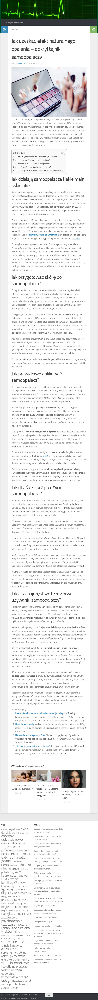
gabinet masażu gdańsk (13, 859)
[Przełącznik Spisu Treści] (61, 153)
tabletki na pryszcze (14, 966)
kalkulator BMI (13, 865)
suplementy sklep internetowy (15, 961)
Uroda (14, 29)
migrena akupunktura (15, 907)
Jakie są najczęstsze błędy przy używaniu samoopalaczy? (39, 170)
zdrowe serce (9, 987)
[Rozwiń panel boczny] (4, 29)
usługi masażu (12, 980)
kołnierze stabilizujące (16, 866)
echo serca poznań (15, 854)
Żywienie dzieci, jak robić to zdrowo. (48, 955)
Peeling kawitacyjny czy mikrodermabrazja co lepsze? (41, 713)
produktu (76, 238)
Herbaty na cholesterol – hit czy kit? (48, 926)
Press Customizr (30, 998)
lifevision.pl (22, 64)
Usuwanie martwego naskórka (30, 735)
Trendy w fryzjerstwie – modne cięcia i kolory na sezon (73, 794)
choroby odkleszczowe (12, 838)
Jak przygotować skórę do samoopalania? (32, 160)
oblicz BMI (13, 914)
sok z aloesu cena (11, 947)
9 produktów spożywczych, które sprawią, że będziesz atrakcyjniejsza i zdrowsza (48, 933)
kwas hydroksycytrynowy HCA (14, 875)
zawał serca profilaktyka (16, 982)
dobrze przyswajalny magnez (15, 848)
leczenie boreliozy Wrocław (13, 880)
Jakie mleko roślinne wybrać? (45, 917)
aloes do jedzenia (11, 829)
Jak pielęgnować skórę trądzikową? (32, 746)
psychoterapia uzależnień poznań (15, 922)
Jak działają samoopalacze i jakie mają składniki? (36, 157)
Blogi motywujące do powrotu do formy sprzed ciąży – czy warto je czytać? (47, 891)
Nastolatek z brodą (24, 724)
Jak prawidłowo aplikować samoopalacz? (32, 164)
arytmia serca (20, 832)
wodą (45, 456)
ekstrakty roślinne (38, 234)
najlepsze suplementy (14, 910)
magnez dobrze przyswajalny (10, 898)
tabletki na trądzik (12, 970)
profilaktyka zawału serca (16, 915)
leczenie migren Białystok (14, 886)
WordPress (12, 998)
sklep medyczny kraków (13, 933)
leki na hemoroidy (20, 893)
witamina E (53, 234)
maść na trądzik (18, 903)
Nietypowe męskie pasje (44, 922)
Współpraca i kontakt (14, 22)
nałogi (5, 914)
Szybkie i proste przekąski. (44, 906)
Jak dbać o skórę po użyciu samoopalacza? (33, 167)
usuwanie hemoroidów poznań (14, 975)
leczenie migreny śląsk (13, 891)
